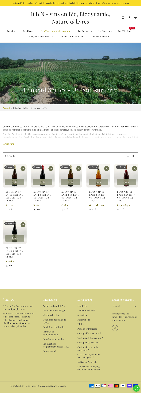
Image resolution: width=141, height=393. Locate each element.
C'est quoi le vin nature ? (89, 333)
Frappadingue (124, 205)
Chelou (64, 205)
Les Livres (28, 31)
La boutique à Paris (86, 310)
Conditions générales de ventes (54, 321)
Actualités (82, 315)
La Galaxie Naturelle (87, 361)
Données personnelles (53, 339)
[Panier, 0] (135, 18)
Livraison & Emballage (54, 310)
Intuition (10, 261)
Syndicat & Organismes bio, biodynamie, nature (88, 368)
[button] (19, 299)
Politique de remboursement (50, 333)
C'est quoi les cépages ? (88, 342)
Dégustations (83, 319)
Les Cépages (104, 31)
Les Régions (84, 31)
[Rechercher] (123, 17)
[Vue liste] (128, 156)
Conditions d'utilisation (54, 327)
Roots (36, 205)
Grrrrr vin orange (98, 205)
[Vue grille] (133, 156)
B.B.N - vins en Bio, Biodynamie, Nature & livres (41, 385)
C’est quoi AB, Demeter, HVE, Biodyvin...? (88, 356)
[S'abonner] (135, 306)
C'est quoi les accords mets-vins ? (87, 348)
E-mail (116, 306)
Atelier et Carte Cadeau (72, 36)
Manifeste (82, 305)
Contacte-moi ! (50, 351)
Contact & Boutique (101, 36)
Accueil (6, 107)
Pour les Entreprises (87, 328)
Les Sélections (124, 31)
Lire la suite (8, 143)
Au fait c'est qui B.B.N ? (54, 305)
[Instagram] (115, 328)
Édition (80, 324)
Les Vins (11, 31)
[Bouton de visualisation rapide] (23, 168)
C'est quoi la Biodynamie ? (90, 337)
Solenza (9, 205)
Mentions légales (51, 315)
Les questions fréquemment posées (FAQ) (56, 345)
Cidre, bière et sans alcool (40, 36)
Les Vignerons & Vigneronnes (55, 31)
